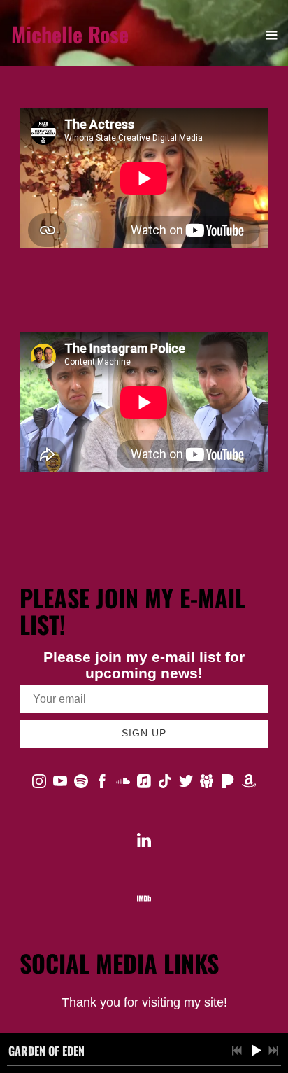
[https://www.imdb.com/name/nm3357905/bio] (144, 901)
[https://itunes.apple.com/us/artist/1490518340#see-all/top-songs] (144, 784)
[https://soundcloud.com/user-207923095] (123, 784)
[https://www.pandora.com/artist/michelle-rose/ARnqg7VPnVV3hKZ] (228, 784)
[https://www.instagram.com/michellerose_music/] (39, 784)
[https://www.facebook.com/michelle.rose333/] (102, 784)
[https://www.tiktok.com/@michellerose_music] (165, 784)
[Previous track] (237, 1050)
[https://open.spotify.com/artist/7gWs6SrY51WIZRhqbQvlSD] (81, 784)
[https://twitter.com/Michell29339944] (186, 784)
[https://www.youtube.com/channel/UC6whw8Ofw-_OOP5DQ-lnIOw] (60, 784)
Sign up (144, 732)
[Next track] (273, 1050)
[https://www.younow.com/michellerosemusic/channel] (207, 784)
